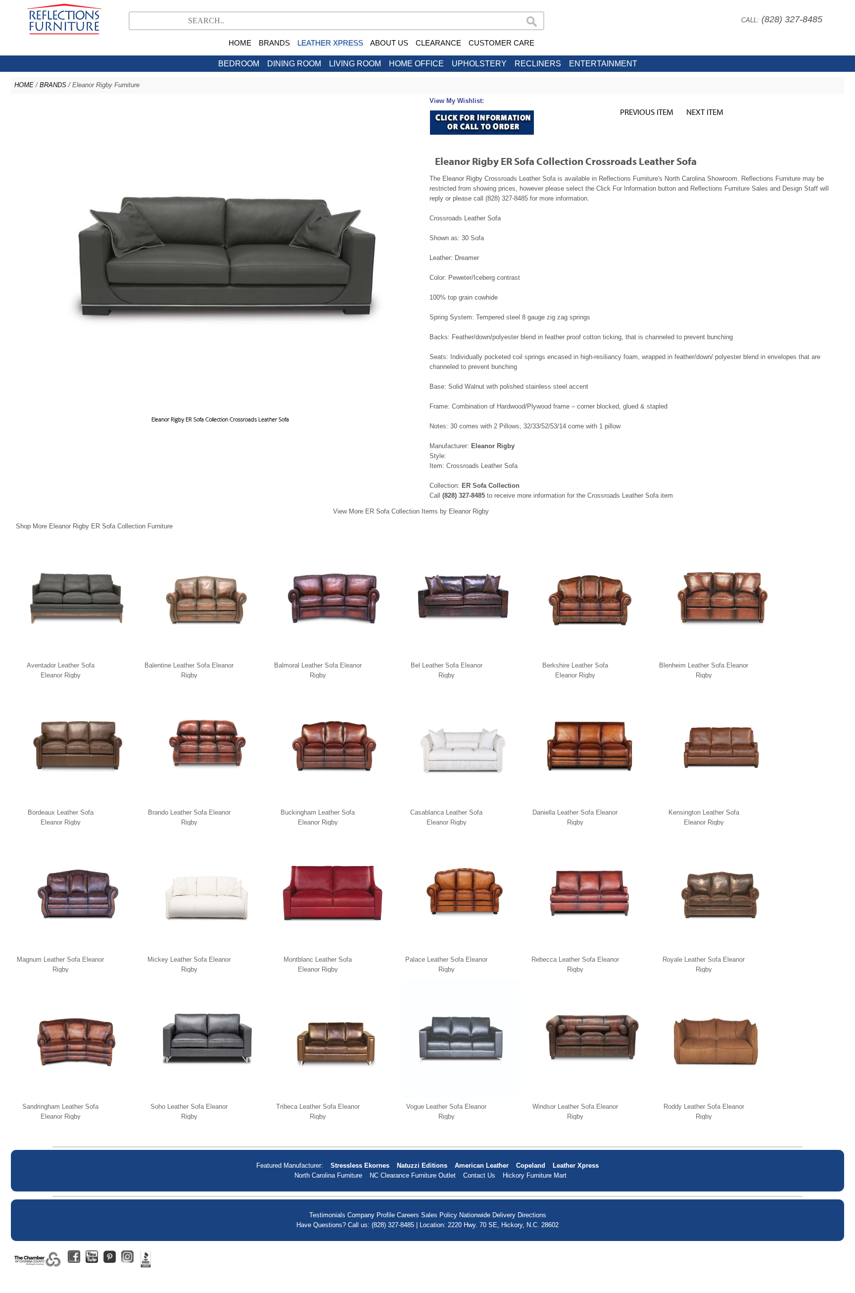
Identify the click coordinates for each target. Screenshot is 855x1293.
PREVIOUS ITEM (646, 111)
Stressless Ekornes (360, 1165)
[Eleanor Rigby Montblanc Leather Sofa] (332, 949)
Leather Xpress (576, 1165)
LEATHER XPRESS (330, 43)
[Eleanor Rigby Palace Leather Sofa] (461, 949)
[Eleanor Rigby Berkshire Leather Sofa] (589, 655)
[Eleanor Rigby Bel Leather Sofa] (461, 655)
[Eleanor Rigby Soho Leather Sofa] (203, 1096)
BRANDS (274, 43)
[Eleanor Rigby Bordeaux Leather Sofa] (75, 802)
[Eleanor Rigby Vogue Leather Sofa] (461, 1096)
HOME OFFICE (416, 63)
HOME (240, 43)
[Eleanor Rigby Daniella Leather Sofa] (589, 802)
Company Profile (371, 1215)
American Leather (482, 1165)
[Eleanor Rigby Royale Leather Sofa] (718, 949)
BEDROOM (238, 63)
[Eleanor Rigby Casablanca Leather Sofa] (461, 802)
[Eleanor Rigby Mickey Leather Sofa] (203, 949)
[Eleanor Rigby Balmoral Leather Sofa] (332, 655)
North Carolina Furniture (328, 1175)
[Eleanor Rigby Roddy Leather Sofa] (718, 1096)
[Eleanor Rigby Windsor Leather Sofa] (589, 1096)
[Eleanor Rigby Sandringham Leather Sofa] (75, 1096)
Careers (408, 1215)
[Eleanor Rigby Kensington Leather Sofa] (718, 802)
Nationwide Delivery (487, 1215)
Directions (532, 1215)
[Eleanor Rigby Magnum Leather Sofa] (75, 949)
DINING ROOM (294, 63)
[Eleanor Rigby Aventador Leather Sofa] (75, 655)
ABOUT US (389, 43)
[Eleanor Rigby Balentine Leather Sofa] (203, 655)
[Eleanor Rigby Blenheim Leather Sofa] (718, 655)
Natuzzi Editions (422, 1165)
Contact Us (479, 1175)
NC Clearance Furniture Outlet (413, 1175)
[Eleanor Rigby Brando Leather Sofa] (203, 802)
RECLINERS (538, 63)
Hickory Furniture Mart (535, 1175)
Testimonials (327, 1215)
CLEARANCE (438, 43)
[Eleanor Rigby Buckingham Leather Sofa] (332, 802)
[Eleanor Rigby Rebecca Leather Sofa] (589, 949)
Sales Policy (439, 1215)
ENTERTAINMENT (603, 63)
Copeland (530, 1165)
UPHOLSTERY (479, 63)
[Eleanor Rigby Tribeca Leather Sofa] (332, 1096)
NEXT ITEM (704, 111)
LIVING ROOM (355, 63)
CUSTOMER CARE (501, 43)
